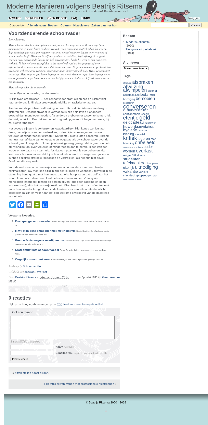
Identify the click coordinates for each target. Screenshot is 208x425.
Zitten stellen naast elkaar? (32, 372)
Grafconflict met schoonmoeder (37, 249)
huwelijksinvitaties (138, 126)
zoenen (138, 179)
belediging (129, 99)
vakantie (130, 171)
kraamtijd (140, 134)
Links (85, 18)
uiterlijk (128, 168)
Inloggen (193, 18)
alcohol (152, 90)
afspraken (142, 82)
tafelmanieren (135, 163)
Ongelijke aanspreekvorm (32, 259)
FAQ (74, 18)
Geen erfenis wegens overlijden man (40, 240)
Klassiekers (81, 25)
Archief (15, 18)
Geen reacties (111, 277)
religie (127, 155)
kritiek (130, 138)
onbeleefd (145, 142)
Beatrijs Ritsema (25, 277)
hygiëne (130, 130)
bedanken (147, 94)
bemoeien (145, 98)
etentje (131, 118)
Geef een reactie (22, 312)
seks (142, 155)
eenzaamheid (132, 113)
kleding (128, 134)
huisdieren (150, 122)
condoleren (128, 103)
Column (66, 25)
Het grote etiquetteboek (141, 49)
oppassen (128, 147)
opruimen (138, 147)
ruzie (135, 155)
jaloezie (142, 130)
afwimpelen (135, 90)
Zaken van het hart (104, 25)
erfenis (145, 114)
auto (137, 94)
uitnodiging (146, 167)
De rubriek (34, 18)
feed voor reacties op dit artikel (80, 304)
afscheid (127, 83)
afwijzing (133, 86)
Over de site (57, 18)
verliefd (143, 171)
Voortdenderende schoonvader (44, 33)
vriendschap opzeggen (137, 175)
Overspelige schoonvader (33, 221)
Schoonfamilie (32, 266)
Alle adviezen (36, 25)
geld (144, 117)
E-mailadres (81, 352)
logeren (144, 139)
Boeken (53, 25)
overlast (42, 271)
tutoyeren (153, 163)
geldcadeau (133, 122)
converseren (139, 106)
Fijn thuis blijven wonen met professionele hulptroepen (79, 383)
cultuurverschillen (135, 110)
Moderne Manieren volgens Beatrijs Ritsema (74, 6)
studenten (132, 159)
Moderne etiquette (138, 41)
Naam (64, 346)
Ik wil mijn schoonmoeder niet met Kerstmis (45, 230)
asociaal (30, 271)
